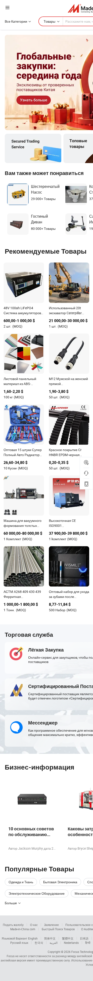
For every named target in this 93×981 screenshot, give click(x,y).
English (33, 938)
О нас (34, 925)
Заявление (51, 925)
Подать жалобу (13, 925)
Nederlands (71, 943)
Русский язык (19, 943)
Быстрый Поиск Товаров (58, 929)
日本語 (84, 938)
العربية (53, 943)
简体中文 (50, 938)
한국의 (39, 943)
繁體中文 (67, 938)
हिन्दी (87, 943)
